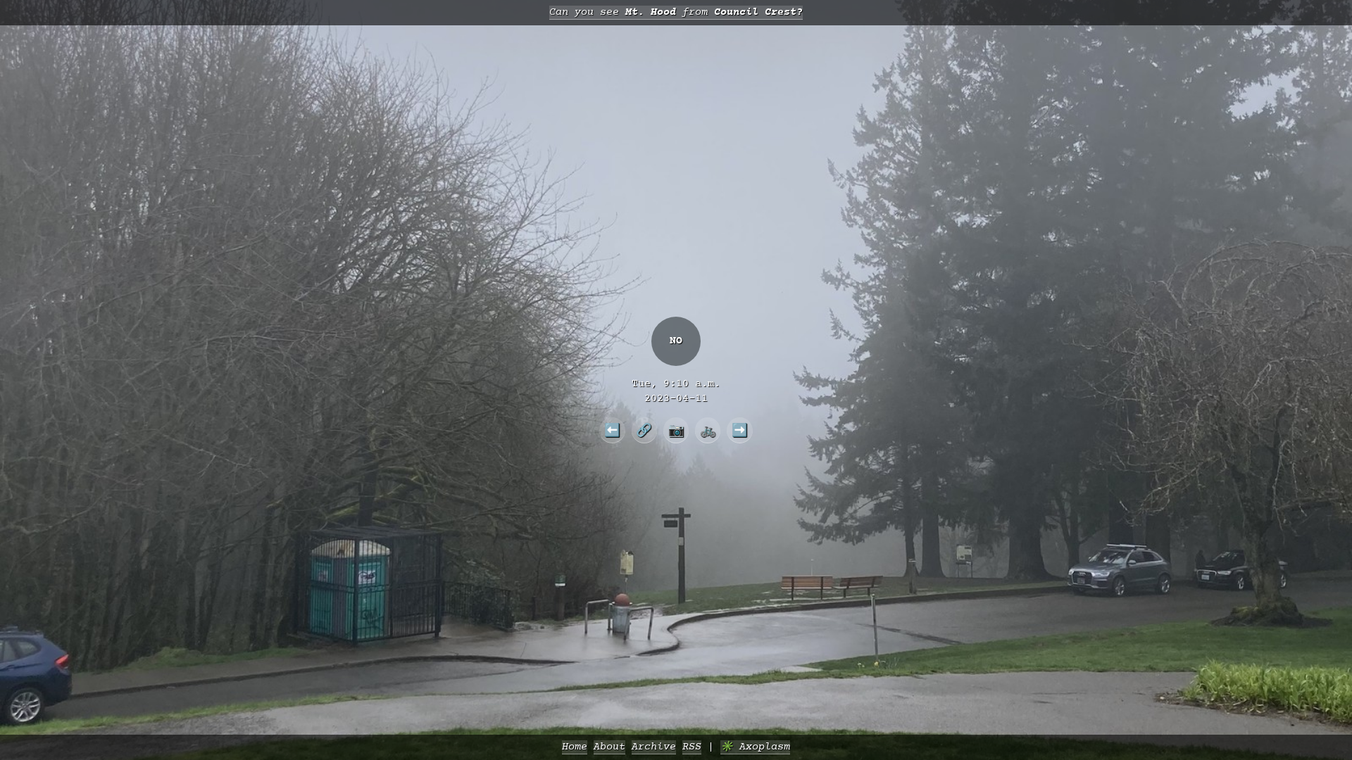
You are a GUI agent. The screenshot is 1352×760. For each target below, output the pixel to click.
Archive (654, 747)
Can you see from (676, 12)
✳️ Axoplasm (755, 747)
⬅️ (612, 430)
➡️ (740, 430)
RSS (691, 747)
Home (574, 747)
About (609, 747)
